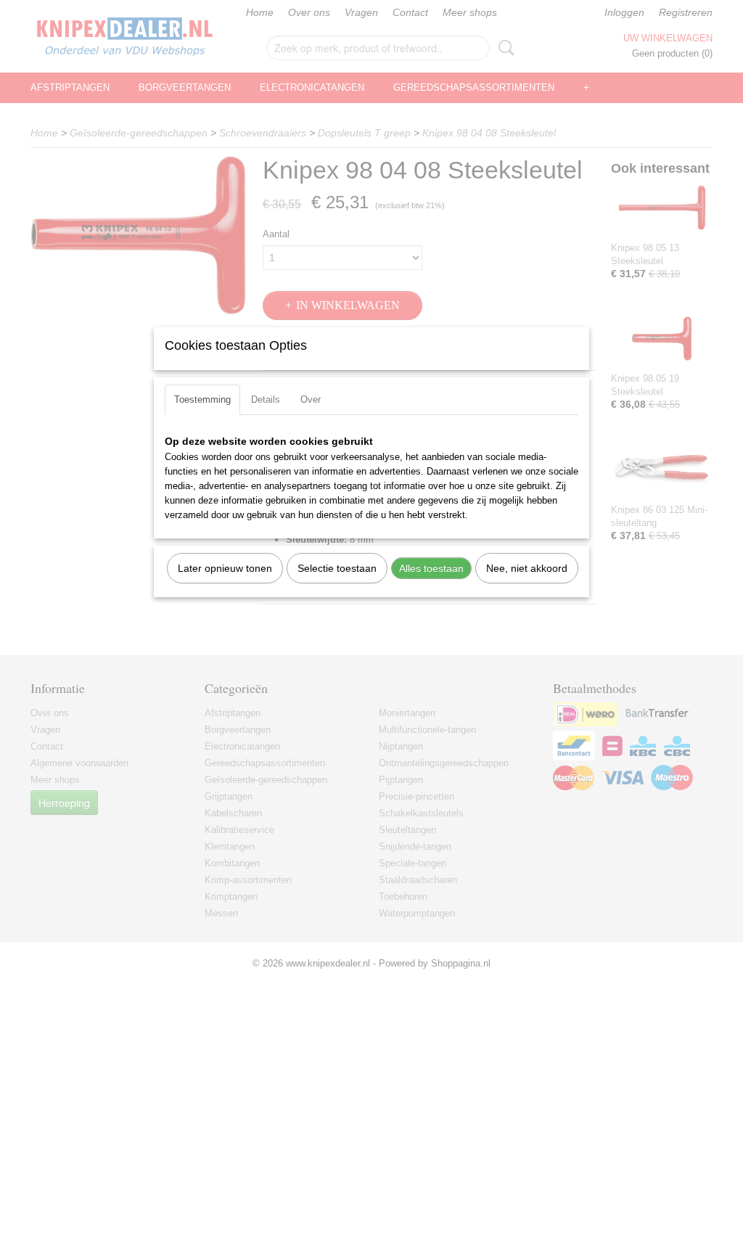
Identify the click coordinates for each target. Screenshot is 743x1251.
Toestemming (202, 399)
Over (310, 399)
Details (265, 399)
